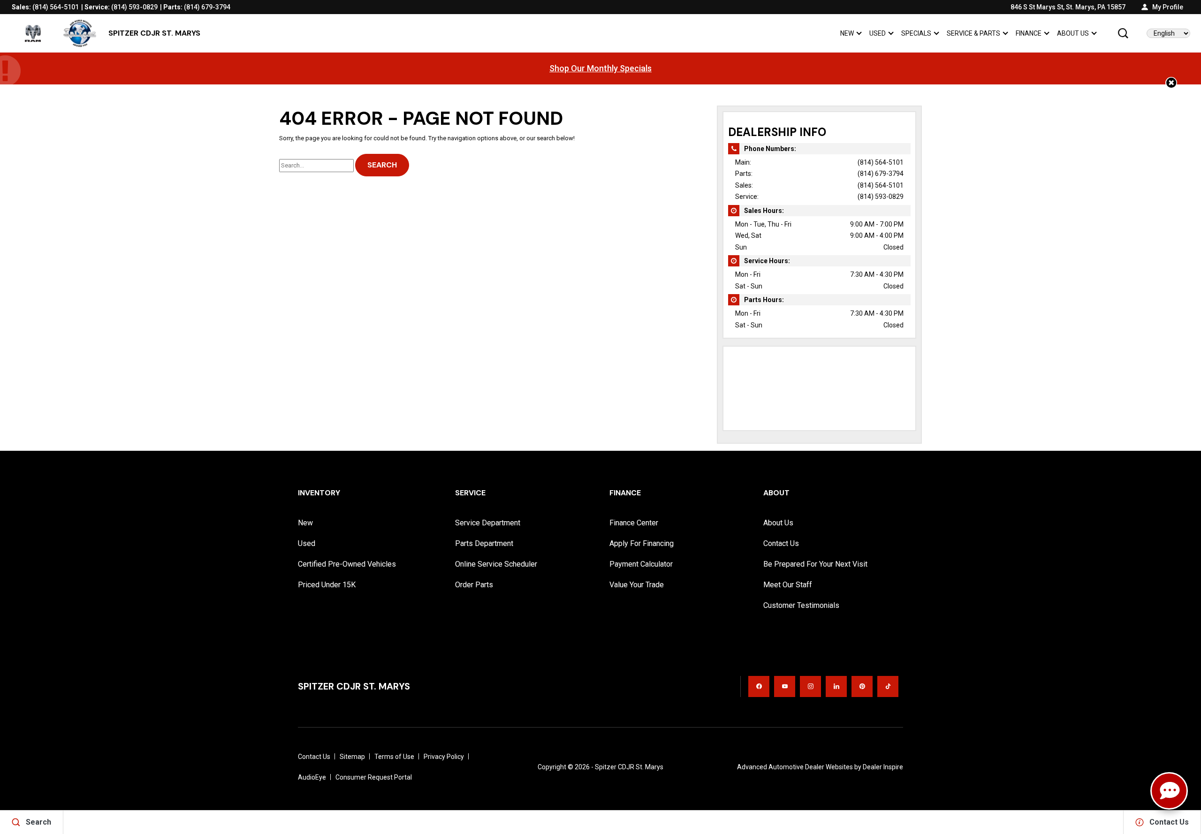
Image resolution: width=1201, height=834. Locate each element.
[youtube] (784, 686)
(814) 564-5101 (881, 162)
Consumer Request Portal (373, 777)
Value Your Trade (636, 584)
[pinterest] (862, 686)
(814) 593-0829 (881, 196)
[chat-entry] (1169, 791)
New (847, 33)
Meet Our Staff (787, 584)
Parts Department (484, 543)
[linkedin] (836, 686)
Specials (916, 33)
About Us (1073, 33)
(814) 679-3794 (881, 173)
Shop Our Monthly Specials (600, 68)
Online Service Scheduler (496, 564)
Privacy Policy (444, 756)
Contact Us (781, 543)
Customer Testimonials (801, 605)
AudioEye (312, 777)
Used (877, 33)
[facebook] (758, 686)
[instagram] (810, 686)
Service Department (487, 522)
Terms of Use (394, 756)
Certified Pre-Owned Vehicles (347, 564)
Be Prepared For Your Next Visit (815, 564)
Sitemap (352, 756)
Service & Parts (973, 35)
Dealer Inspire (883, 767)
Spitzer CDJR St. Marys (629, 767)
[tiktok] (887, 686)
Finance (1028, 33)
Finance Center (633, 522)
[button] (1123, 33)
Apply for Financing (641, 543)
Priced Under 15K (327, 584)
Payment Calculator (641, 564)
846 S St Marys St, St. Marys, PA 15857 (1068, 7)
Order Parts (474, 584)
